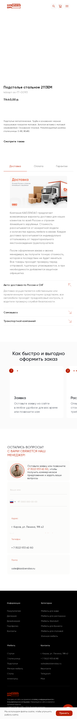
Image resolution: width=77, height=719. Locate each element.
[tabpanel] (38, 227)
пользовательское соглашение (18, 702)
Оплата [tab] (38, 166)
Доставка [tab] (15, 166)
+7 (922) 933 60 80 (37, 469)
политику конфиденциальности (42, 699)
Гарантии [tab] (62, 166)
